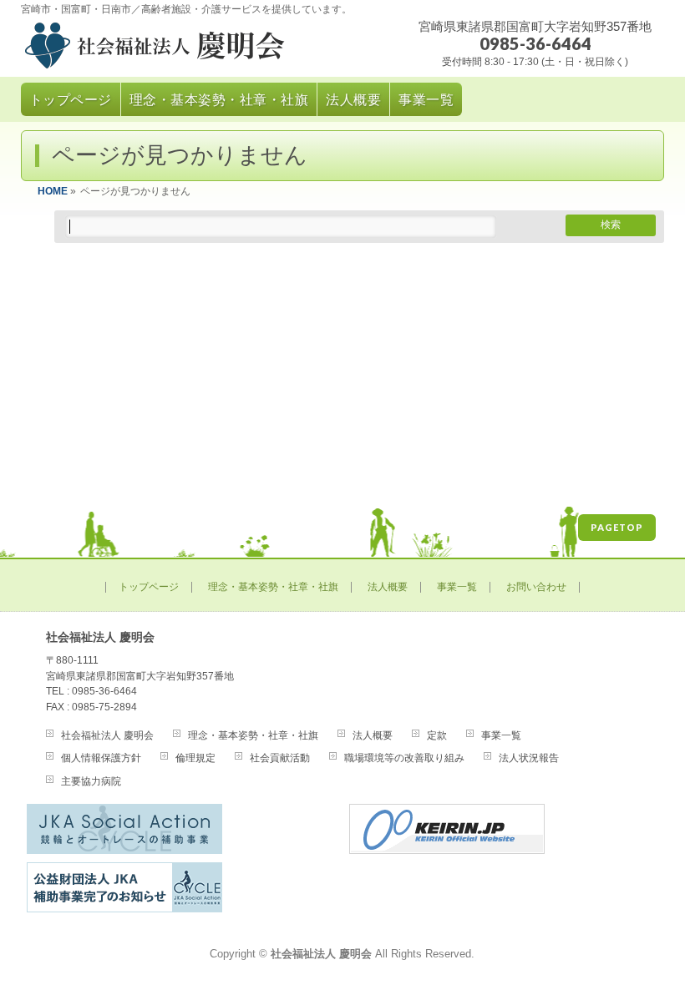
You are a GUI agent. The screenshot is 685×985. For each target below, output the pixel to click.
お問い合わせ (536, 587)
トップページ (149, 587)
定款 (437, 735)
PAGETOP (617, 527)
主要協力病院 (91, 781)
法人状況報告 (529, 758)
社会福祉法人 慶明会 (107, 735)
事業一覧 (457, 587)
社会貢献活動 (280, 758)
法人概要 (388, 587)
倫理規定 (195, 758)
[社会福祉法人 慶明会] (202, 49)
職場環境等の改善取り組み (404, 758)
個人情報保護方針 (101, 758)
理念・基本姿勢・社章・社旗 (273, 587)
